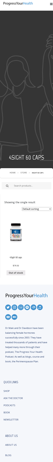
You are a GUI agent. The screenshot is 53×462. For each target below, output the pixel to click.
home (13, 172)
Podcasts (9, 405)
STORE (23, 172)
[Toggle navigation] (51, 4)
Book (7, 412)
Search (7, 186)
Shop (7, 391)
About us (11, 444)
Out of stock (16, 272)
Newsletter (11, 419)
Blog (8, 455)
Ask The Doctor (13, 398)
